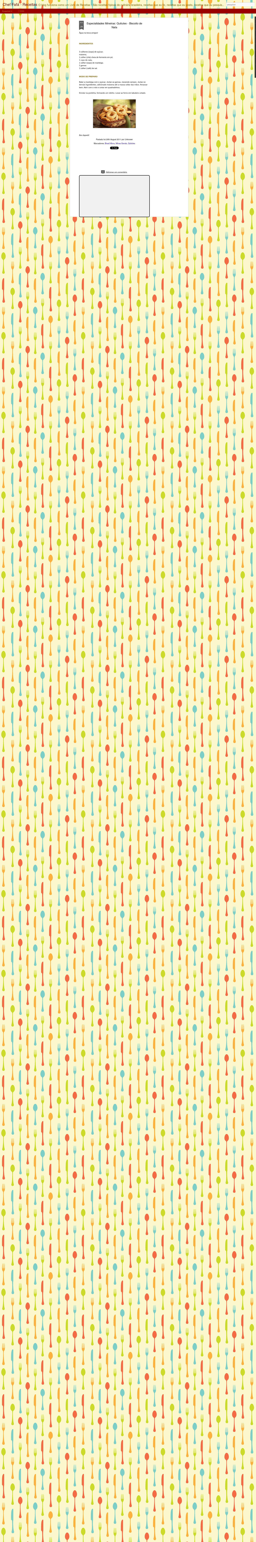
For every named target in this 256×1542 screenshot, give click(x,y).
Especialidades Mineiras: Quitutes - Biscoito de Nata (114, 25)
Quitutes (131, 143)
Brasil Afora (110, 143)
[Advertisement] (164, 63)
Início (22, 11)
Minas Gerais (121, 143)
